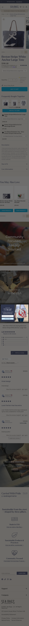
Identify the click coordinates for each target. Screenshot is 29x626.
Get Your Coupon (8, 318)
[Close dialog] (27, 305)
